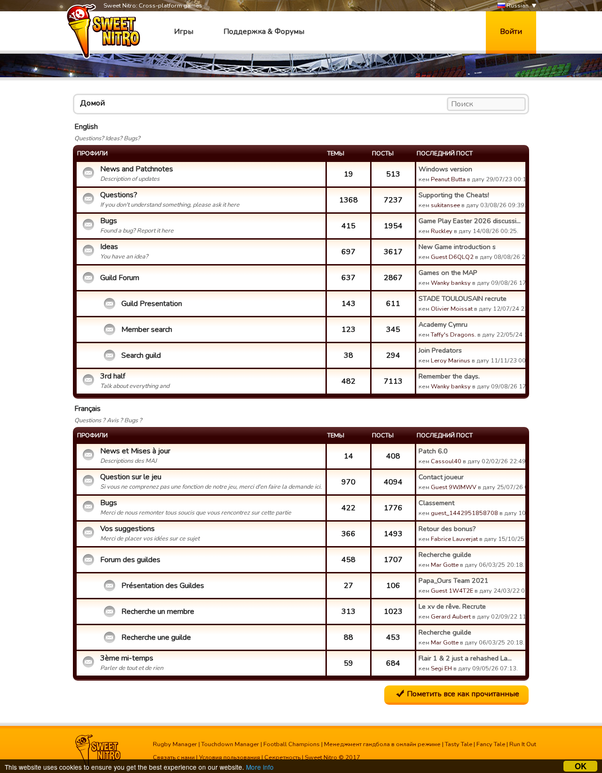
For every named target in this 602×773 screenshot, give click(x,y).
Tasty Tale (458, 744)
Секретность (282, 757)
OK (580, 766)
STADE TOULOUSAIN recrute (463, 298)
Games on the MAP (448, 272)
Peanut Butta (448, 179)
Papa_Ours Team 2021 (454, 580)
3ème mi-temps (126, 658)
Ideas (109, 246)
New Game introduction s (457, 246)
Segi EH (441, 668)
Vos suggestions (127, 528)
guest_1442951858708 (464, 513)
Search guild (141, 355)
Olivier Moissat (452, 309)
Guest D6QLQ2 (452, 257)
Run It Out (522, 744)
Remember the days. (449, 376)
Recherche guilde (445, 554)
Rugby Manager (175, 744)
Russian (517, 5)
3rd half (112, 376)
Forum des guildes (130, 560)
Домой (92, 103)
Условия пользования (229, 757)
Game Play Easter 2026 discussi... (470, 220)
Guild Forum (119, 278)
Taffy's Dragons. (453, 334)
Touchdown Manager (230, 744)
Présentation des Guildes (162, 585)
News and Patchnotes (136, 169)
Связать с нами (174, 757)
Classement (436, 502)
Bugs (108, 220)
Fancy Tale (490, 744)
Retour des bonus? (447, 528)
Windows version (445, 169)
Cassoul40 (446, 461)
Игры (183, 31)
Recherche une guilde (156, 637)
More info (260, 767)
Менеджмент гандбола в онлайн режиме (382, 744)
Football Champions (291, 744)
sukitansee (445, 205)
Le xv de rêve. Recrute (452, 606)
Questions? (118, 195)
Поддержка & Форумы (263, 31)
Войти (511, 31)
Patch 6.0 (433, 451)
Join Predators (440, 350)
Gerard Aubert (451, 616)
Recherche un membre (157, 611)
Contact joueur (441, 477)
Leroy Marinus (450, 360)
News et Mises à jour (135, 451)
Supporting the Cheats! (454, 195)
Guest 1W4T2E (452, 591)
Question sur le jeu (130, 477)
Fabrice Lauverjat (454, 539)
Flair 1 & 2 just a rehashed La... (465, 658)
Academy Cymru (443, 324)
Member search (146, 329)
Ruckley (441, 231)
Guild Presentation (151, 303)
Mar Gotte (445, 565)
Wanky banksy (451, 283)
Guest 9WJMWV (453, 487)
